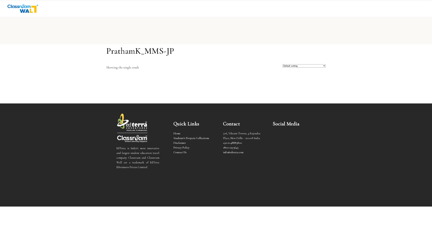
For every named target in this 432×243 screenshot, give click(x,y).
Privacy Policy (181, 147)
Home (176, 133)
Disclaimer (179, 143)
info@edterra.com (233, 152)
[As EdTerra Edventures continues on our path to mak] (294, 146)
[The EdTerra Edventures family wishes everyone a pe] (279, 146)
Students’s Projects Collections (191, 138)
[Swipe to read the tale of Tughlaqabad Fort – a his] (294, 137)
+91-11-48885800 (232, 143)
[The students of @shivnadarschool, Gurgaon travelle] (309, 146)
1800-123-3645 (230, 147)
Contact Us (179, 152)
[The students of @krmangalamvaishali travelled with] (309, 137)
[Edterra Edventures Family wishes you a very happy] (279, 137)
